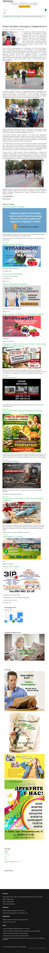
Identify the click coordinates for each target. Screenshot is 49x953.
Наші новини (5, 29)
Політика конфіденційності (41, 948)
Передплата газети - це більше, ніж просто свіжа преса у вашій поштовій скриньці (24, 345)
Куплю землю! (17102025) (12, 536)
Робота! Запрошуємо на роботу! (15, 284)
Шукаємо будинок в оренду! (13, 206)
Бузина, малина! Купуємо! (12, 244)
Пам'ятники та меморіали (12, 274)
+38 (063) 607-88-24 (24, 3)
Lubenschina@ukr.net (33, 3)
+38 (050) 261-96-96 (14, 3)
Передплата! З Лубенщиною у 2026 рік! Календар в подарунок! (22, 499)
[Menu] (4, 13)
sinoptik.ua (18, 861)
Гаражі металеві (8, 377)
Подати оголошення (24, 6)
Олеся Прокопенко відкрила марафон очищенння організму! (22, 412)
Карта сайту (31, 948)
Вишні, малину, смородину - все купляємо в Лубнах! (23, 314)
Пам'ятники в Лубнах (10, 461)
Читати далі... (5, 242)
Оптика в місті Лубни (10, 567)
